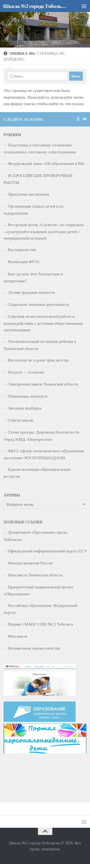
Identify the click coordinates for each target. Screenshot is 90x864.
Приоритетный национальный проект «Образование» (38, 590)
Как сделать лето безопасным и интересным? (33, 277)
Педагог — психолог (26, 372)
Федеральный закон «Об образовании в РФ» (46, 163)
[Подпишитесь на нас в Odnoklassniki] (78, 119)
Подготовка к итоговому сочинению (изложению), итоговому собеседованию (40, 148)
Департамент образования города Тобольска (35, 535)
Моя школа (17, 636)
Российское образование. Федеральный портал (40, 609)
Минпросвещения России (30, 563)
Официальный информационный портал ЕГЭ (47, 551)
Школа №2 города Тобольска (35, 6)
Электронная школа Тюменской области (43, 384)
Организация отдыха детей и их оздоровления (34, 209)
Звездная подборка (25, 408)
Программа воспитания (28, 194)
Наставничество (22, 249)
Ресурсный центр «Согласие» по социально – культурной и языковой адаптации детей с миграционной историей (44, 231)
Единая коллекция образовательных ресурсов (37, 472)
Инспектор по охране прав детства (38, 360)
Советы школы (20, 420)
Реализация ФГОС (24, 261)
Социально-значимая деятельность (38, 304)
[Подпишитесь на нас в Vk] (84, 119)
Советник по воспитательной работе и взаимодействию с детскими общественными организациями (43, 323)
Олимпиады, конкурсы (27, 396)
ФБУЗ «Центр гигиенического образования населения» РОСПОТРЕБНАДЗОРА (44, 454)
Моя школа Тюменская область (35, 575)
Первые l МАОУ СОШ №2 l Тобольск (40, 624)
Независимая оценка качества (34, 648)
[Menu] (84, 6)
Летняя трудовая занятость (31, 292)
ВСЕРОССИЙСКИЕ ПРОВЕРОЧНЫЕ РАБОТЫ (38, 179)
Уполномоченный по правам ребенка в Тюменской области (40, 344)
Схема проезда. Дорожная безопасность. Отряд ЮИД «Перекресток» (42, 435)
